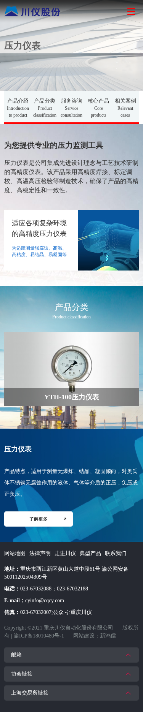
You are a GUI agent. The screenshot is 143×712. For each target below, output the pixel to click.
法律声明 (40, 553)
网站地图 (15, 553)
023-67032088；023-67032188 (54, 589)
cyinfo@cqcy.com (44, 600)
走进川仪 (65, 553)
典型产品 (90, 553)
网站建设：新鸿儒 (94, 636)
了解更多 (38, 519)
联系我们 (115, 553)
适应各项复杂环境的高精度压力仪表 (39, 228)
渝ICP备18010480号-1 (39, 636)
